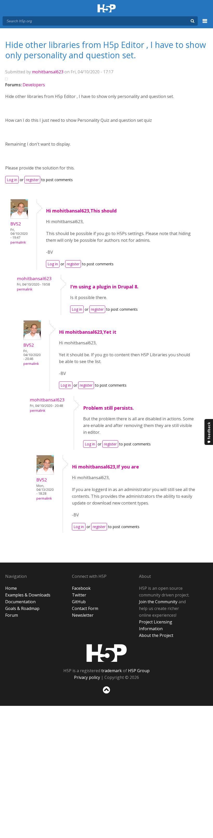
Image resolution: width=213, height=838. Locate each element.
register (32, 179)
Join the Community (158, 602)
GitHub (79, 602)
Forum (11, 615)
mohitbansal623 (47, 72)
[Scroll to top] (106, 694)
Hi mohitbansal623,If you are (105, 467)
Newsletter (83, 615)
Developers (34, 85)
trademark (111, 670)
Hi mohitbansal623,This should (81, 211)
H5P (107, 653)
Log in (12, 179)
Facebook (81, 588)
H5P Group (139, 670)
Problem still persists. (108, 408)
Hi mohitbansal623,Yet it (87, 332)
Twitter (79, 595)
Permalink (18, 242)
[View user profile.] (19, 217)
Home (11, 588)
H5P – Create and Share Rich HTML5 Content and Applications (106, 8)
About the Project (156, 635)
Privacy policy (87, 677)
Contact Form (85, 608)
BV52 (15, 224)
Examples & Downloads (27, 595)
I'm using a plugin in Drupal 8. (104, 286)
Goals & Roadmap (22, 608)
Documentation (20, 602)
